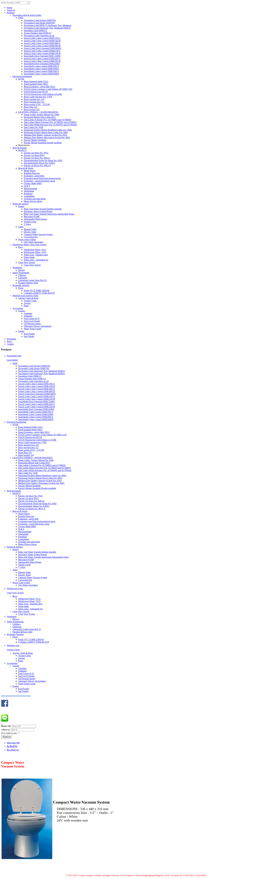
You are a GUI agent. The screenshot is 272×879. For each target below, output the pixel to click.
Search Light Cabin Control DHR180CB (42, 46)
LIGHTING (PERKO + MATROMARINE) (38, 112)
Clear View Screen (26, 262)
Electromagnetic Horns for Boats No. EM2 (43, 160)
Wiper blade (29, 257)
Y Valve (27, 224)
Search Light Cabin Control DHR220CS (42, 58)
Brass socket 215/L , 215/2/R (37, 104)
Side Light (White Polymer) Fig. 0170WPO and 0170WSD (50, 125)
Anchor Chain (30, 300)
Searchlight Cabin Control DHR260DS (41, 74)
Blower (21, 270)
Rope (26, 306)
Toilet (20, 227)
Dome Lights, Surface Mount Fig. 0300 (41, 114)
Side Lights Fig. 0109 (33, 127)
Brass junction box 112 (34, 102)
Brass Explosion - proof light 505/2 (39, 86)
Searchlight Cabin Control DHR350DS (41, 69)
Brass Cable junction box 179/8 (38, 97)
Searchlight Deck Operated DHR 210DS (42, 56)
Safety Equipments (20, 272)
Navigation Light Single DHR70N (39, 23)
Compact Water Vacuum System (38, 234)
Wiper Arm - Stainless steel (36, 255)
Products (11, 12)
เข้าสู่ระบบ (6, 737)
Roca (20, 247)
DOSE (21, 79)
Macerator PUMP (32, 216)
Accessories (17, 308)
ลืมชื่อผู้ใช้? (12, 746)
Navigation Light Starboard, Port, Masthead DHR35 (47, 28)
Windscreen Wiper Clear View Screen (29, 244)
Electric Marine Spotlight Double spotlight (43, 142)
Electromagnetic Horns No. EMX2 (39, 163)
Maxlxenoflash (30, 188)
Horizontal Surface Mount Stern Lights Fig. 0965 (46, 132)
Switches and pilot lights (35, 199)
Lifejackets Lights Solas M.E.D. (32, 280)
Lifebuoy (22, 275)
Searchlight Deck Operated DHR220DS (42, 63)
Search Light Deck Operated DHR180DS (42, 48)
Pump (20, 288)
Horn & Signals (19, 148)
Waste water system (27, 239)
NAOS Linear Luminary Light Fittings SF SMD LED (48, 89)
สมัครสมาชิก (13, 743)
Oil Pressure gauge (32, 323)
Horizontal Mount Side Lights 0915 (40, 117)
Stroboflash (29, 191)
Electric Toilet (30, 232)
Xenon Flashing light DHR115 (37, 33)
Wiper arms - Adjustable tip (36, 260)
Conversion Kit (31, 237)
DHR (20, 18)
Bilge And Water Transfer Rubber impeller (43, 209)
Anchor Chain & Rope (28, 298)
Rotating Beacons (32, 173)
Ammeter (28, 313)
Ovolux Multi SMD (33, 183)
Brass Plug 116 (30, 107)
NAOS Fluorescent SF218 (36, 91)
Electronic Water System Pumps (38, 211)
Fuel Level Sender (32, 321)
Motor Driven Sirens (33, 201)
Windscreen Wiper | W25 (35, 252)
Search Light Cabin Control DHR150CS (42, 38)
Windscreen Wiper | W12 (35, 249)
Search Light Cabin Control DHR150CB (42, 41)
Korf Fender (29, 334)
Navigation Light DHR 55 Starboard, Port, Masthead (47, 25)
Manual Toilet (30, 229)
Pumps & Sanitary (20, 204)
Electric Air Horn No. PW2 (36, 153)
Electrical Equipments (22, 76)
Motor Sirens (29, 170)
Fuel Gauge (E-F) (32, 318)
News (9, 341)
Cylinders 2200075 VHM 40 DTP (39, 293)
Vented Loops (30, 221)
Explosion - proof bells (34, 176)
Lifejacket (22, 278)
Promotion (11, 339)
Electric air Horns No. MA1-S (37, 165)
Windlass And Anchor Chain (25, 295)
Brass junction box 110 (34, 99)
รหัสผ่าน (5, 729)
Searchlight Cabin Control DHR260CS (41, 71)
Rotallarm (28, 193)
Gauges (21, 311)
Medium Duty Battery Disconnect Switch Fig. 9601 (47, 137)
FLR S (27, 186)
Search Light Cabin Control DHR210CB (42, 53)
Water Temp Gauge (32, 329)
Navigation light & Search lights (26, 15)
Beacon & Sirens (25, 168)
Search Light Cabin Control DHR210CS (42, 51)
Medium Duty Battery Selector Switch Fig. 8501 (45, 135)
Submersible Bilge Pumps (35, 219)
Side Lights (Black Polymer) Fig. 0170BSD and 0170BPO (50, 122)
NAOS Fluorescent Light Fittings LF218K (43, 94)
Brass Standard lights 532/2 (36, 81)
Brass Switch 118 (31, 109)
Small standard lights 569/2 (36, 84)
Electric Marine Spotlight (35, 140)
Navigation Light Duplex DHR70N (40, 20)
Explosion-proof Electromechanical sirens (42, 178)
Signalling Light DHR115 (35, 30)
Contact (10, 344)
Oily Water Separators (33, 242)
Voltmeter (28, 316)
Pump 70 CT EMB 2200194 (36, 290)
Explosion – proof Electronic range (39, 181)
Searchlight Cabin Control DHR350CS (41, 66)
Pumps (21, 206)
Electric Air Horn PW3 (34, 155)
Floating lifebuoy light (28, 283)
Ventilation (17, 267)
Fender (21, 331)
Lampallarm (29, 196)
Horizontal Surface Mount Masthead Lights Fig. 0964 (48, 130)
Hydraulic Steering (20, 285)
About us (11, 10)
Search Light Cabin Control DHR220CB (42, 61)
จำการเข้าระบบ (9, 733)
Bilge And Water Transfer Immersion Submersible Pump (49, 214)
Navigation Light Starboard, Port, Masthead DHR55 (41, 371)
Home (9, 7)
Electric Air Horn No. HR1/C (37, 158)
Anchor (27, 303)
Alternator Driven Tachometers (38, 326)
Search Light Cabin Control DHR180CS (42, 43)
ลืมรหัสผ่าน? (13, 750)
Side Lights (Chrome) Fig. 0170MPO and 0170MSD (47, 120)
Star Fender (29, 336)
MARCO (22, 150)
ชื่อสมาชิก (6, 726)
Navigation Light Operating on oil (39, 35)
